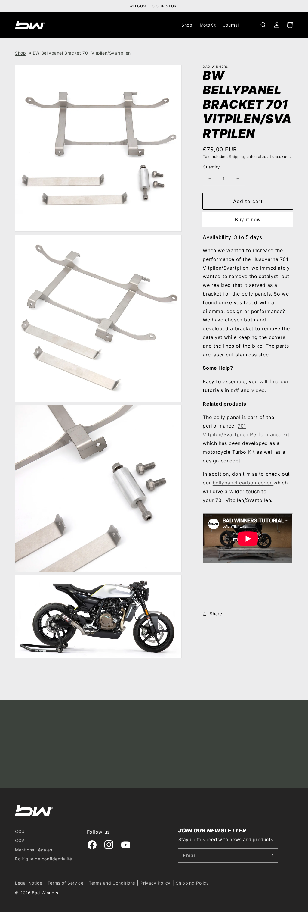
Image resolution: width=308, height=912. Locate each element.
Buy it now (248, 219)
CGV (19, 840)
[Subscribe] (271, 855)
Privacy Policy (155, 882)
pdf (235, 390)
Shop (20, 52)
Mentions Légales (33, 849)
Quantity (211, 167)
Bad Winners (45, 892)
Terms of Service (66, 882)
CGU (20, 831)
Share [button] (216, 613)
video (258, 390)
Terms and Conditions (112, 882)
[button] (263, 25)
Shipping (237, 156)
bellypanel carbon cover (242, 483)
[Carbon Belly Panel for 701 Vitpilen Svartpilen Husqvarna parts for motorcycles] (273, 483)
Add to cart (248, 201)
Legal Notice (28, 882)
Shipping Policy (192, 882)
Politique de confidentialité (43, 858)
